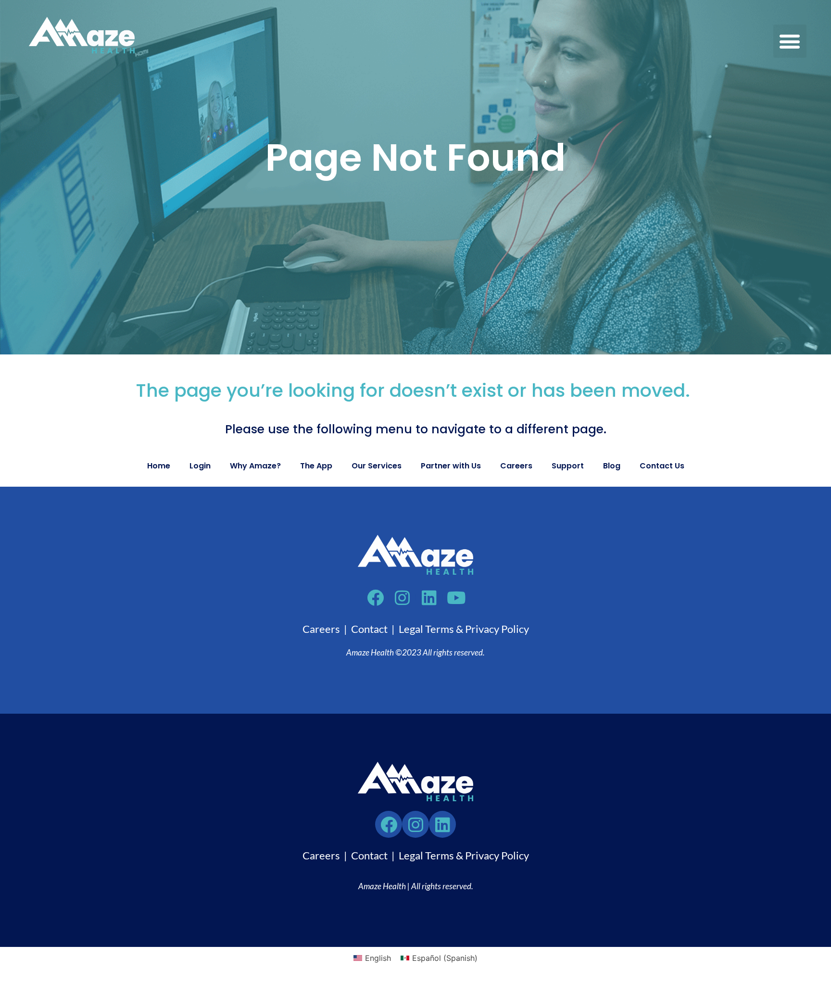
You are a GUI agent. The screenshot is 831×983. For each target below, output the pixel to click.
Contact (369, 628)
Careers (516, 465)
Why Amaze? (255, 465)
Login (200, 465)
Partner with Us (451, 465)
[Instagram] (415, 824)
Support (568, 465)
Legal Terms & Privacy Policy (464, 628)
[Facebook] (388, 824)
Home (158, 465)
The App (316, 465)
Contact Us (662, 465)
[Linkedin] (442, 824)
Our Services (377, 465)
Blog (611, 465)
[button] (789, 41)
